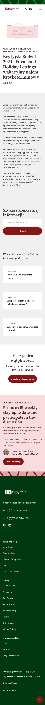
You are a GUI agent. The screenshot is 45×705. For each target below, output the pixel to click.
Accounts (7, 592)
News (5, 643)
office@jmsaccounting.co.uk (19, 502)
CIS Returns (8, 623)
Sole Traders (9, 547)
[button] (40, 9)
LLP (4, 565)
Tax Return (8, 598)
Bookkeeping (9, 610)
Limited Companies (12, 559)
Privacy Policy (9, 690)
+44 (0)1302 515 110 (15, 510)
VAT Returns (9, 604)
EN (30, 9)
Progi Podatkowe (11, 655)
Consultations (9, 585)
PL (25, 9)
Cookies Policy (10, 683)
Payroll (6, 616)
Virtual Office (9, 629)
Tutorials (7, 649)
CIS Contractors (11, 571)
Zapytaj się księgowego (22, 379)
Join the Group (13, 461)
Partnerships (9, 553)
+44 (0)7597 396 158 (16, 518)
